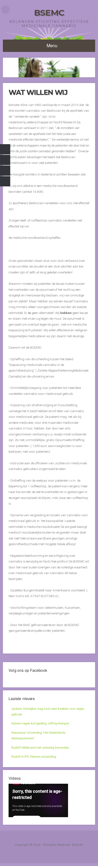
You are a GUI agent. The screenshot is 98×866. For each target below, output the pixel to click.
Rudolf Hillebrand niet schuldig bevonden (40, 747)
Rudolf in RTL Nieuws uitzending (33, 756)
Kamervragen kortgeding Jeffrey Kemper (40, 723)
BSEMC (49, 13)
